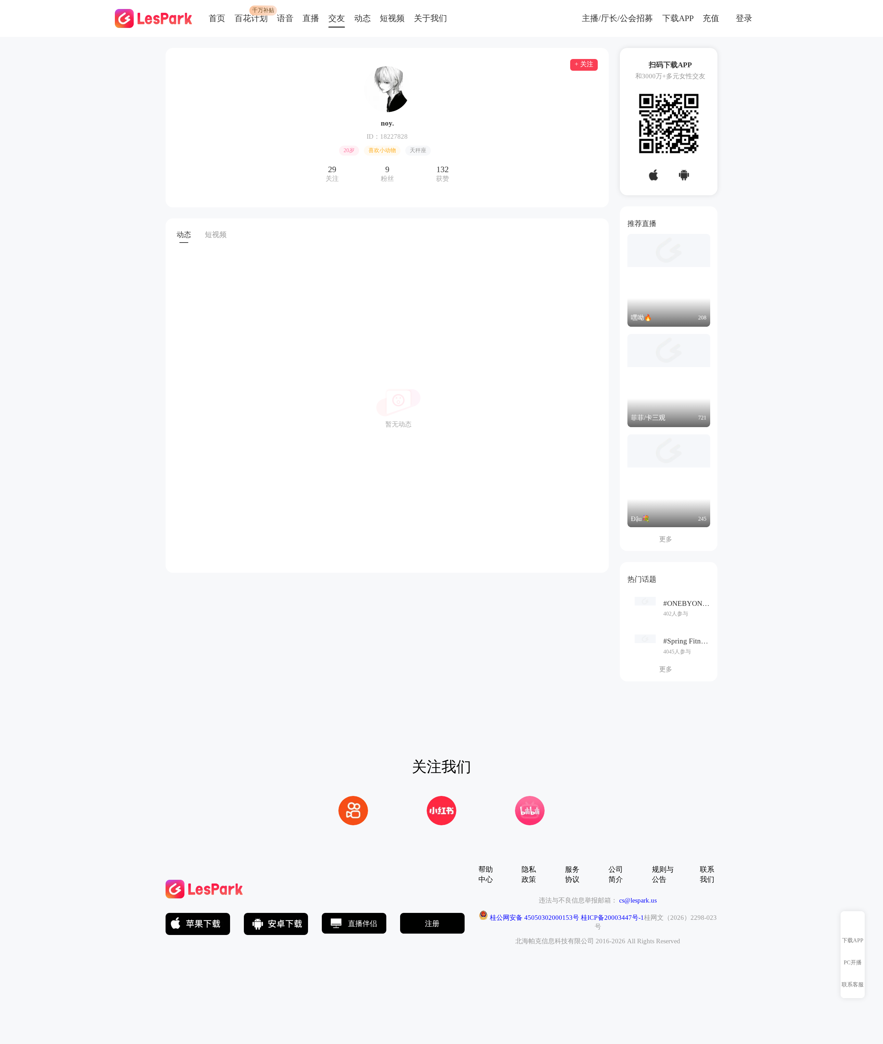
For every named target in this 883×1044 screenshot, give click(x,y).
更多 (668, 539)
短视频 (392, 18)
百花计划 (251, 18)
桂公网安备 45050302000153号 (533, 917)
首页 (217, 18)
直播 (310, 18)
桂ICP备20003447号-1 (611, 917)
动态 (362, 18)
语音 (285, 18)
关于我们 (430, 18)
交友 (336, 18)
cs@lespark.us (638, 900)
